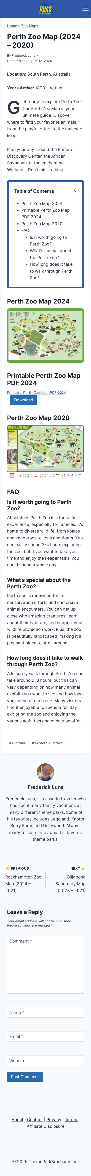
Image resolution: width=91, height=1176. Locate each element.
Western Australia (47, 743)
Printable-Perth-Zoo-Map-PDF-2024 (36, 392)
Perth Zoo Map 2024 (42, 203)
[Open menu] (85, 9)
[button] (45, 335)
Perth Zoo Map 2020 (42, 223)
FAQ (25, 230)
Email (16, 1036)
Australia (17, 743)
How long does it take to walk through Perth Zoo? (51, 271)
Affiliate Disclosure (45, 1126)
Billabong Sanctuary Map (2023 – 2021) (70, 879)
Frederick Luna (46, 787)
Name (16, 1012)
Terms (71, 1119)
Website (17, 1060)
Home (12, 26)
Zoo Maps (29, 26)
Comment (20, 941)
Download (23, 400)
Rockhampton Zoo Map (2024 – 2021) (23, 879)
